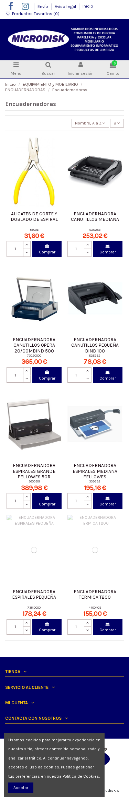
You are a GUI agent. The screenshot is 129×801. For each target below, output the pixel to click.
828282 (94, 355)
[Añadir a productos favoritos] (57, 146)
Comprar (47, 252)
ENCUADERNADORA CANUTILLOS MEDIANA (95, 216)
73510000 (34, 607)
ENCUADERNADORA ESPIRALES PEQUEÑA (34, 594)
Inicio (88, 6)
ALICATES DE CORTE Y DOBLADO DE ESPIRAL (34, 216)
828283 (94, 229)
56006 (34, 229)
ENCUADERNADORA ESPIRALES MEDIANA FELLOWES (95, 471)
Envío (43, 6)
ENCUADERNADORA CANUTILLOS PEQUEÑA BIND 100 (95, 345)
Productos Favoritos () (35, 13)
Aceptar (20, 787)
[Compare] (57, 157)
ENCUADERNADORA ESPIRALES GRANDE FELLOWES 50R (34, 471)
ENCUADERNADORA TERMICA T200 (95, 594)
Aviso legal (66, 6)
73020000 (34, 355)
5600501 (34, 481)
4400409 (95, 607)
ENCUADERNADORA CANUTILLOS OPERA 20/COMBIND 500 (34, 345)
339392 (94, 481)
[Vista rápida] (57, 169)
